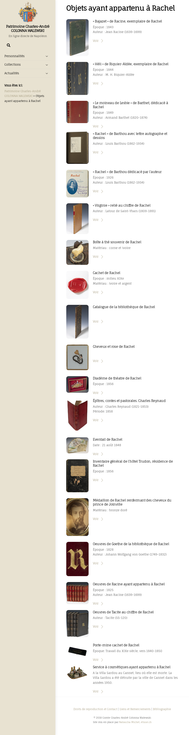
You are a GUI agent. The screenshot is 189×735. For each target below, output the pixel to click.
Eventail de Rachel (107, 439)
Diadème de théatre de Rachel (117, 378)
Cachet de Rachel (106, 273)
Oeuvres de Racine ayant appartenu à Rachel (129, 584)
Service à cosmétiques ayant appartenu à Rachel (132, 667)
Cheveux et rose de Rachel (114, 346)
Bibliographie (162, 709)
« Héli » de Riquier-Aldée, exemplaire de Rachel (131, 64)
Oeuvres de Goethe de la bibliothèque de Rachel (131, 544)
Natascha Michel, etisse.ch (135, 722)
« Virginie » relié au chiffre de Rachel (121, 205)
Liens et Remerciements (135, 709)
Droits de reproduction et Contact (95, 709)
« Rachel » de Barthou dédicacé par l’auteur (127, 172)
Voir (96, 41)
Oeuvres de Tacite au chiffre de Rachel (123, 612)
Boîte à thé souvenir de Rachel (117, 242)
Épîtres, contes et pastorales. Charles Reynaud (129, 401)
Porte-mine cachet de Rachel (116, 645)
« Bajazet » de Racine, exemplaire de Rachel (127, 21)
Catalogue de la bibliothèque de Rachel (124, 307)
